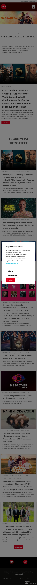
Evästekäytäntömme (12, 263)
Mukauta (10, 271)
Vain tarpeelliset (12, 276)
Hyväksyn (10, 280)
